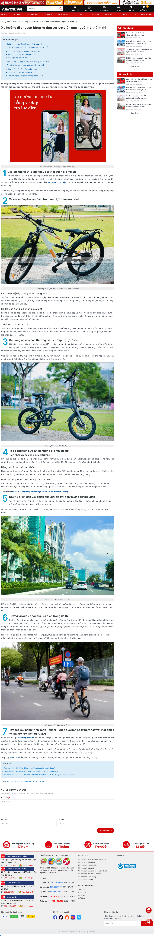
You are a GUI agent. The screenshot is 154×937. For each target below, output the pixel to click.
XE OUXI (95, 15)
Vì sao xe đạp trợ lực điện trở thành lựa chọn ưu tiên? (28, 47)
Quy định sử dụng (85, 879)
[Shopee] (67, 917)
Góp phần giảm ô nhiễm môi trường (22, 69)
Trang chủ (75, 10)
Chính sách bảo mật (86, 868)
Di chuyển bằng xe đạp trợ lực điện (19, 781)
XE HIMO (17, 15)
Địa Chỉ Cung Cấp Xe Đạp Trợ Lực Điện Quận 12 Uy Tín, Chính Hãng (31, 771)
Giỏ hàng (144, 8)
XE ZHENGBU (63, 15)
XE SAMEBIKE (32, 15)
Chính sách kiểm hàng (87, 877)
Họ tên (4, 819)
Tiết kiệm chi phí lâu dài (17, 58)
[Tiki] (79, 917)
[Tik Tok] (61, 917)
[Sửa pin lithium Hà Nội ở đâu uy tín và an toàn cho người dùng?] (121, 35)
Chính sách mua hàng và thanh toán (92, 859)
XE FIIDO (48, 15)
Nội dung (5, 798)
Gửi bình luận (105, 830)
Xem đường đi (28, 865)
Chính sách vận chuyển (87, 865)
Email (62, 819)
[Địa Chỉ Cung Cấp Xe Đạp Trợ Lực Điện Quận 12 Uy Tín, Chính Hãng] (121, 43)
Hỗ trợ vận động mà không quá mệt (22, 54)
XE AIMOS (124, 15)
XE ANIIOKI (109, 15)
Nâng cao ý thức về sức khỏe (20, 72)
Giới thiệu (89, 10)
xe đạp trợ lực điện (39, 781)
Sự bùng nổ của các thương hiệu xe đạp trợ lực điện (28, 62)
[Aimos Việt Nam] (12, 8)
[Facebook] (55, 917)
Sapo (93, 932)
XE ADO (4, 15)
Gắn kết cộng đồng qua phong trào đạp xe (25, 76)
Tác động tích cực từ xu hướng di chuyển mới (25, 65)
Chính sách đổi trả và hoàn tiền (90, 874)
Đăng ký (81, 895)
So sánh (3, 935)
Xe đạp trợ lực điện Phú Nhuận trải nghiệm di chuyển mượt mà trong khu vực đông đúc (39, 774)
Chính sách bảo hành (86, 862)
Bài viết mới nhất (126, 28)
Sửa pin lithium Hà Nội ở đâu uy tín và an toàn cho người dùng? (29, 768)
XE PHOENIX (80, 15)
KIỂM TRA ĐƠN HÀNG (144, 15)
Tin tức (119, 10)
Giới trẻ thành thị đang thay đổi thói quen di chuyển (27, 44)
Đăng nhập (82, 892)
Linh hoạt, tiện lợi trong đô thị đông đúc (24, 51)
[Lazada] (73, 917)
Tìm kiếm (82, 889)
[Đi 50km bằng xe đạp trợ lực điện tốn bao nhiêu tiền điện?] (121, 60)
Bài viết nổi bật (125, 74)
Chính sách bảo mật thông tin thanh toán (94, 871)
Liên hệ (131, 10)
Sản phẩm (103, 10)
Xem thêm (135, 67)
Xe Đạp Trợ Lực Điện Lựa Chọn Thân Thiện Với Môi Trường (40, 491)
